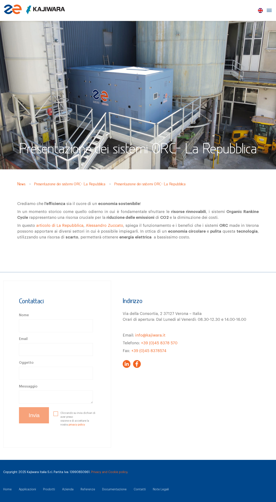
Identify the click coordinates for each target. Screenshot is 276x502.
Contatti (140, 489)
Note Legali (161, 489)
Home (7, 489)
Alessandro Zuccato (104, 225)
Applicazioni (27, 489)
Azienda (68, 489)
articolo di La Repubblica (60, 225)
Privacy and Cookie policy (109, 472)
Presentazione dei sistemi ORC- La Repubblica (70, 184)
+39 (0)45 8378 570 (159, 343)
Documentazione (114, 489)
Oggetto (26, 362)
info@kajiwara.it (150, 335)
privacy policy (77, 424)
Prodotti (49, 489)
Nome (24, 315)
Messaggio (28, 386)
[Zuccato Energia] (34, 12)
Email (23, 339)
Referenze (88, 489)
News (21, 184)
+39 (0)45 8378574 (148, 351)
